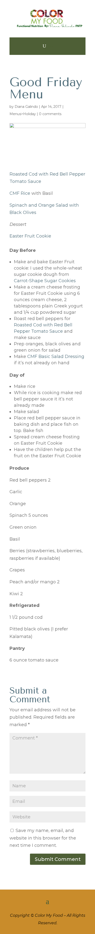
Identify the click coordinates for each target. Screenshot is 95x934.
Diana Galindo (26, 106)
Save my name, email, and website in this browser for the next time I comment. (43, 838)
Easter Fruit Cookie (30, 236)
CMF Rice (20, 193)
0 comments (50, 114)
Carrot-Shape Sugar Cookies (45, 280)
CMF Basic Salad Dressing (55, 356)
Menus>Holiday (23, 114)
